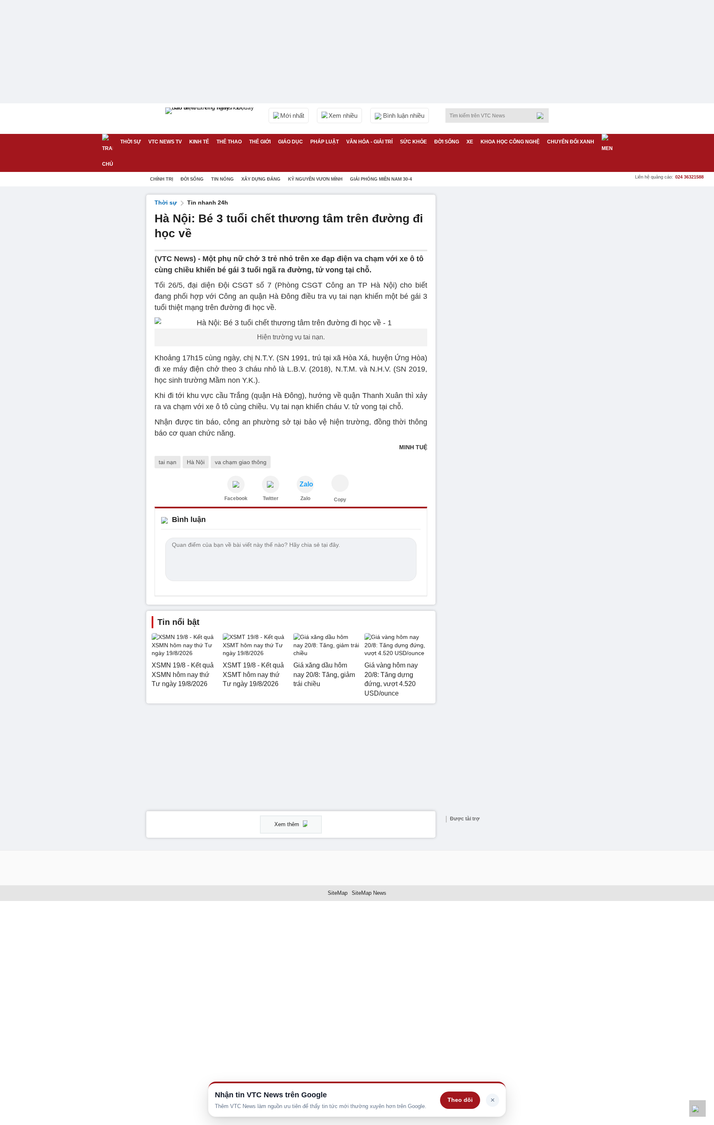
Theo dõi (460, 1099)
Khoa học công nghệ (510, 142)
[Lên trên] (697, 1108)
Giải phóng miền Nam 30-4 (381, 178)
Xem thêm (287, 824)
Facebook (236, 498)
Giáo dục (290, 142)
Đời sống (446, 142)
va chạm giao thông (241, 462)
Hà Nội (196, 462)
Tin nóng (222, 178)
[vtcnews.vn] (236, 484)
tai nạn (167, 462)
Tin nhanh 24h (207, 202)
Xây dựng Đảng (261, 178)
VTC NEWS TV (165, 142)
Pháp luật (324, 142)
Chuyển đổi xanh (570, 142)
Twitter (270, 498)
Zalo (305, 498)
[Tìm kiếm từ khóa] (542, 116)
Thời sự (130, 142)
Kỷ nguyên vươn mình (315, 178)
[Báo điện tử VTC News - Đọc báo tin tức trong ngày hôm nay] (210, 118)
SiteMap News (369, 893)
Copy (340, 500)
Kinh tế (199, 142)
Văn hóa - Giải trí (369, 142)
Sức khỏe (413, 142)
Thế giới (260, 142)
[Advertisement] (506, 319)
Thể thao (229, 142)
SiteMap (337, 893)
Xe (469, 142)
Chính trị (161, 178)
